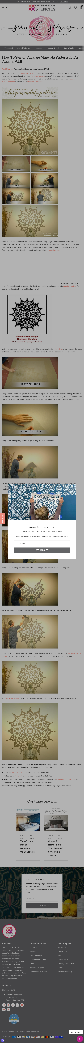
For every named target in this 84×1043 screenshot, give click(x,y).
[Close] (72, 487)
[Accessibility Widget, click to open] (2, 1040)
